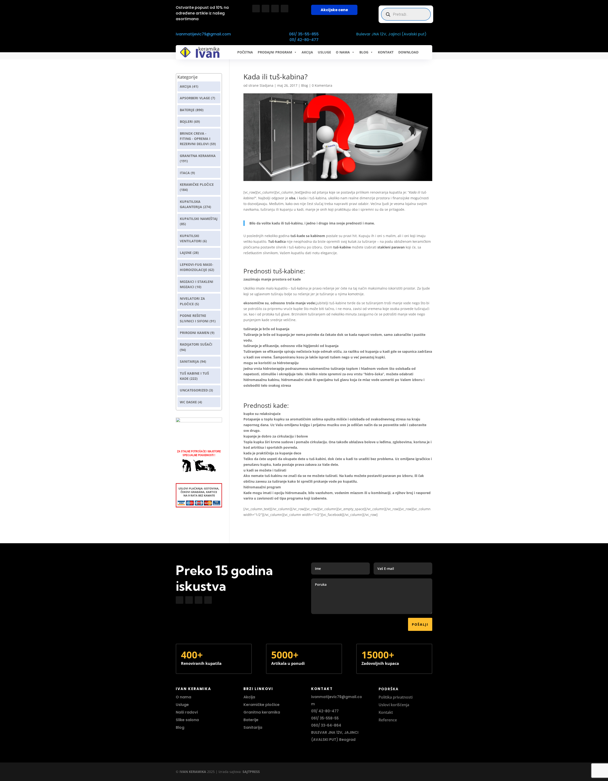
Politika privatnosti (396, 697)
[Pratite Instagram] (265, 8)
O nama (183, 697)
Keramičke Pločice (197, 184)
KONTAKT (386, 52)
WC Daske (188, 402)
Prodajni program (275, 52)
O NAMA (343, 52)
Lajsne (186, 252)
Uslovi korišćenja (394, 704)
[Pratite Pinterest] (284, 8)
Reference (388, 720)
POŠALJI (420, 624)
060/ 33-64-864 (326, 725)
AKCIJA (307, 52)
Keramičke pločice (261, 704)
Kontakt (386, 712)
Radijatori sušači (196, 344)
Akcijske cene (334, 10)
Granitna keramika (198, 155)
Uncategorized (194, 390)
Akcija (185, 86)
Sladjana (266, 85)
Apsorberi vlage (195, 98)
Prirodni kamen (194, 332)
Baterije (187, 110)
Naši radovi (187, 712)
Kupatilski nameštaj (199, 218)
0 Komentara (322, 85)
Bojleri (186, 121)
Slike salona (187, 720)
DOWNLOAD (408, 52)
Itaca (185, 173)
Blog (304, 85)
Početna (245, 52)
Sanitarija (189, 361)
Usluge (324, 52)
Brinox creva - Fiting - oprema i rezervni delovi (195, 138)
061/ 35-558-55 (325, 718)
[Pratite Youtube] (275, 8)
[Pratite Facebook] (256, 8)
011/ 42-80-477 (304, 40)
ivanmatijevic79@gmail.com (203, 34)
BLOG (363, 52)
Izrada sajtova (229, 771)
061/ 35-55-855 (304, 34)
